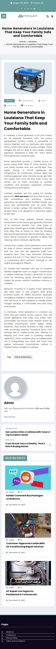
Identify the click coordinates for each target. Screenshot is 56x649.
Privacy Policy (11, 638)
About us (10, 632)
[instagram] (31, 8)
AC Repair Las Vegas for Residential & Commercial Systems (21, 593)
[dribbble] (28, 8)
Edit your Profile (42, 408)
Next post (9, 440)
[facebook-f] (21, 8)
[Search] (47, 16)
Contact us (11, 635)
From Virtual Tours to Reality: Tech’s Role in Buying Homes (25, 445)
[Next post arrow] (50, 444)
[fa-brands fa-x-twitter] (25, 8)
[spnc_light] (52, 16)
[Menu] (3, 16)
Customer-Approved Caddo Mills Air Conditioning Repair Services (25, 545)
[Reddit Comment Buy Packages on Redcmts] (28, 477)
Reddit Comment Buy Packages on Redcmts (24, 497)
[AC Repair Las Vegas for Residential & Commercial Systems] (28, 573)
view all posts (9, 417)
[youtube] (34, 8)
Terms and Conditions (15, 641)
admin (43, 101)
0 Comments (28, 106)
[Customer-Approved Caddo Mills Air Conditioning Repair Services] (28, 525)
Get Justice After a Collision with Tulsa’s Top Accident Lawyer (27, 433)
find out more (22, 196)
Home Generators (27, 101)
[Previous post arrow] (50, 432)
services (10, 101)
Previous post (11, 428)
